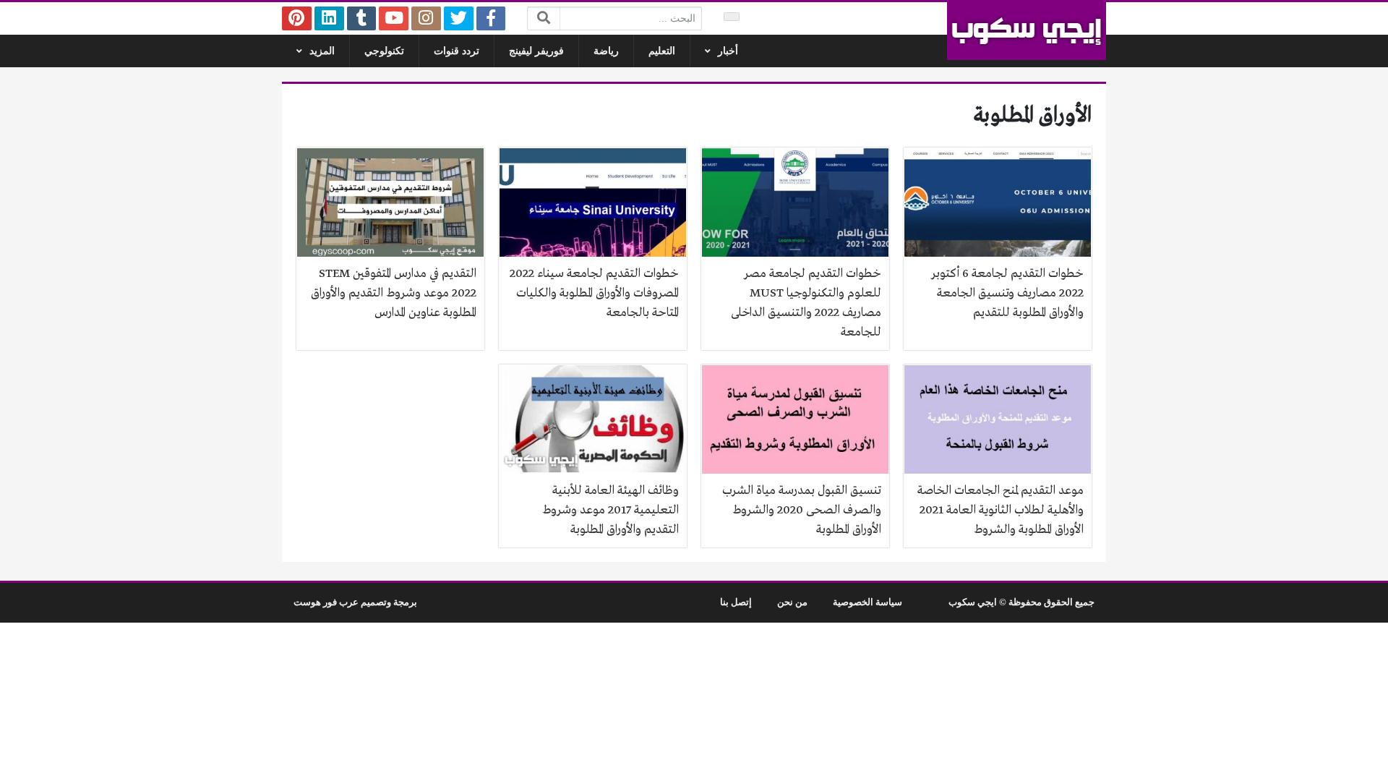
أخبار (728, 51)
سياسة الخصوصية (867, 602)
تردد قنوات (456, 51)
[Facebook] (491, 18)
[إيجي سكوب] (1026, 31)
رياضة (606, 51)
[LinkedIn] (329, 18)
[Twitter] (459, 18)
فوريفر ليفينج (536, 51)
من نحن (792, 602)
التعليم (661, 51)
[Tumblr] (362, 18)
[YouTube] (393, 18)
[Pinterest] (297, 18)
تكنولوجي (384, 51)
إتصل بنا (736, 602)
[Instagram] (426, 18)
